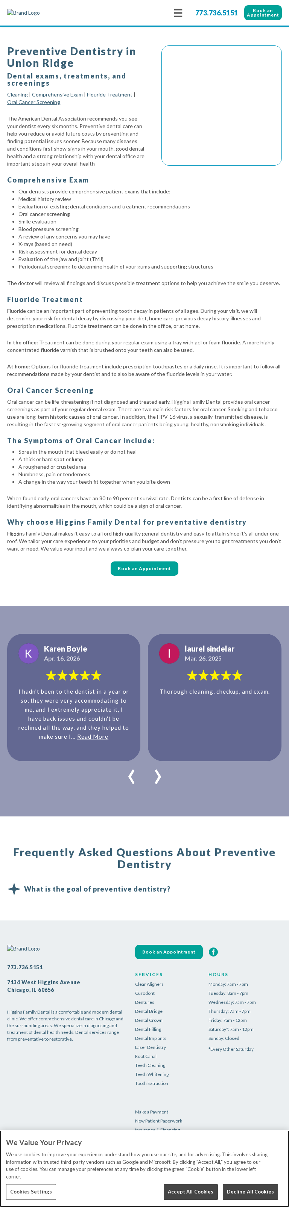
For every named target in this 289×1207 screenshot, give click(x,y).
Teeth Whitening (152, 1074)
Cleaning (17, 94)
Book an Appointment (263, 13)
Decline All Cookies (250, 1192)
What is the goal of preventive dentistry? (97, 889)
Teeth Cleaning (150, 1065)
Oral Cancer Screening (33, 102)
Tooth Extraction (151, 1083)
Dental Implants (150, 1038)
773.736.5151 (216, 13)
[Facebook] (213, 952)
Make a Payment (151, 1112)
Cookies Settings (31, 1192)
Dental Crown (149, 1020)
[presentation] (131, 772)
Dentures (144, 1002)
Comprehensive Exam (57, 94)
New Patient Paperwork (158, 1121)
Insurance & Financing (157, 1130)
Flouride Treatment (109, 94)
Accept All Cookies (190, 1192)
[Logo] (44, 13)
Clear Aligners (149, 984)
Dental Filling (148, 1029)
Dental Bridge (149, 1011)
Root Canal (146, 1056)
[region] (144, 1168)
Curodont (145, 993)
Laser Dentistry (150, 1047)
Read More (92, 736)
